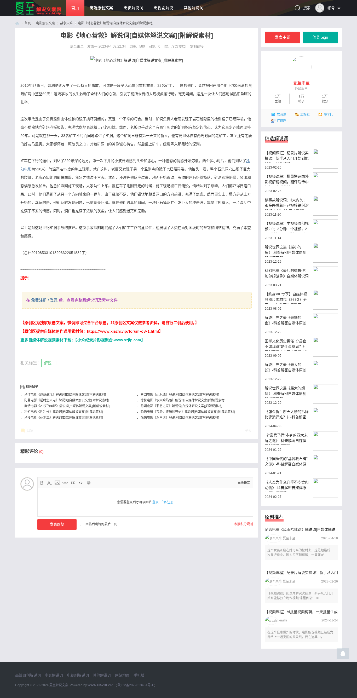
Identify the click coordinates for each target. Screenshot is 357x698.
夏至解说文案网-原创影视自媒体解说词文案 (17, 23)
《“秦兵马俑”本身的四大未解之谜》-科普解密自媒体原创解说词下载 (286, 439)
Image (57, 482)
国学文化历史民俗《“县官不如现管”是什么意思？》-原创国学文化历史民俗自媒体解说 (287, 345)
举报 (248, 430)
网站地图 (122, 675)
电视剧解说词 (78, 675)
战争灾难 (66, 23)
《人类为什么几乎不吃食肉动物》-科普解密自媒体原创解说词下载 (287, 486)
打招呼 (281, 121)
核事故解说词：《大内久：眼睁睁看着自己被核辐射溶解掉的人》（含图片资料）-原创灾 (287, 204)
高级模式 (244, 482)
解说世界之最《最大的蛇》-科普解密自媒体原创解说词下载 (285, 368)
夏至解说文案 (58, 685)
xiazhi (283, 620)
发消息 (281, 114)
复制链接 (197, 46)
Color (49, 482)
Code (80, 482)
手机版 (139, 675)
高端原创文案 (101, 8)
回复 (30, 430)
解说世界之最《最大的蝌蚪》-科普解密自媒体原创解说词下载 (285, 392)
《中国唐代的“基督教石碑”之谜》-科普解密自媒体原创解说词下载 (286, 462)
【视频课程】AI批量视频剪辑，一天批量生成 (301, 612)
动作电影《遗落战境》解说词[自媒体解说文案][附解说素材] (65, 394)
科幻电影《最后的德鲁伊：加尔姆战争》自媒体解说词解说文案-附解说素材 (287, 274)
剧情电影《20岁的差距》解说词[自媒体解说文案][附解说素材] (67, 406)
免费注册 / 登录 (44, 300)
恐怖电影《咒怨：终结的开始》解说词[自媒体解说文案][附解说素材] (188, 412)
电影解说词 (133, 8)
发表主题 (282, 37)
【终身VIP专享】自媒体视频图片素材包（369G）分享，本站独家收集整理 (286, 298)
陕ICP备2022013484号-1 (135, 685)
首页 (75, 8)
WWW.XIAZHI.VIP (100, 685)
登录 (155, 502)
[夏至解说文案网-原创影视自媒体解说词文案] (44, 14)
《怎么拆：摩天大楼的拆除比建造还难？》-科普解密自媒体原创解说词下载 (287, 415)
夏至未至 (77, 46)
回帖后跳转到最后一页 (101, 524)
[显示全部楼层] (175, 46)
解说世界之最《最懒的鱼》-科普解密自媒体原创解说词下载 (285, 321)
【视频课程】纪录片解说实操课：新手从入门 (301, 572)
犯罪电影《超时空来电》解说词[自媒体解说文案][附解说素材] (66, 400)
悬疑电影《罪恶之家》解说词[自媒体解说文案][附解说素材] (181, 406)
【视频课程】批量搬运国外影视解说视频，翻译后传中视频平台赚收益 (287, 180)
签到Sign (320, 37)
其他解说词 (193, 8)
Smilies (88, 482)
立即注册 (167, 502)
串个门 (328, 114)
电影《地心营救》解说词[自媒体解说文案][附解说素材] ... (117, 23)
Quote (73, 482)
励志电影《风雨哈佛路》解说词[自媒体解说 (300, 529)
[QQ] (343, 655)
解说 (47, 363)
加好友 (305, 114)
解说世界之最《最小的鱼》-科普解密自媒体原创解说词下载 (285, 251)
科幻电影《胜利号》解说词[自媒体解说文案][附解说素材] (63, 412)
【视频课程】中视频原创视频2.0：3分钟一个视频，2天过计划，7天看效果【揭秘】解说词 (287, 227)
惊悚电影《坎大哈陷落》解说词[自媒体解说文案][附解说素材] (183, 400)
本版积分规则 (243, 524)
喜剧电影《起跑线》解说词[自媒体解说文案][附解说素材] (180, 394)
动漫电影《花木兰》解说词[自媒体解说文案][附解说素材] (63, 417)
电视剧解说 (163, 8)
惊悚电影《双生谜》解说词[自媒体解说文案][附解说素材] (180, 417)
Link (65, 482)
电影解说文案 (45, 23)
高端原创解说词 (28, 675)
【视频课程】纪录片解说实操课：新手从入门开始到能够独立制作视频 (287, 157)
